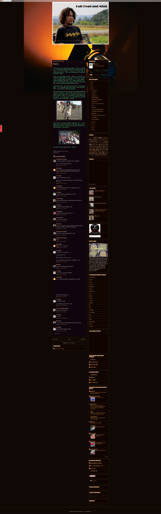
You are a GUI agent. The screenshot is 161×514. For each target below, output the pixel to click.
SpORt (90, 153)
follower (90, 143)
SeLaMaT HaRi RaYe (95, 119)
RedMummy (92, 377)
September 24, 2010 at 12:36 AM (61, 330)
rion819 (83, 511)
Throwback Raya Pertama (100, 426)
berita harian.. (105, 139)
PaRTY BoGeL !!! (94, 101)
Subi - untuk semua (99, 397)
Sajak (105, 152)
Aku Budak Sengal (94, 362)
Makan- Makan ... (103, 147)
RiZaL (90, 314)
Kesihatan (91, 146)
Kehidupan (103, 145)
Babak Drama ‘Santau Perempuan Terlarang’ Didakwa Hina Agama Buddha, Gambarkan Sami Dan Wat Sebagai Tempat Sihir (97, 407)
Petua (96, 152)
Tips (105, 153)
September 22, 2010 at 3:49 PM (61, 262)
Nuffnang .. (100, 150)
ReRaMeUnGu (91, 286)
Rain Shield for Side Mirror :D (100, 450)
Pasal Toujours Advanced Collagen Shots (100, 435)
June (93, 126)
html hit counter (93, 482)
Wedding (93, 155)
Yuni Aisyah (58, 211)
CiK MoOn (91, 300)
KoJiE (90, 317)
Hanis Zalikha (93, 380)
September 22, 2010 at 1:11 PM (61, 228)
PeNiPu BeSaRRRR (95, 97)
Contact (60, 45)
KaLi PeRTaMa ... (95, 117)
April (93, 130)
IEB (90, 307)
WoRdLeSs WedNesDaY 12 (99, 191)
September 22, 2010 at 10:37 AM (61, 214)
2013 (92, 82)
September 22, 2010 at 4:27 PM (61, 268)
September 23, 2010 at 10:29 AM (61, 318)
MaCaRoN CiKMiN (95, 147)
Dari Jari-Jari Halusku (95, 396)
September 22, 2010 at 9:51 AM (61, 196)
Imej (102, 143)
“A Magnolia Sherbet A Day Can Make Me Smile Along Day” (100, 210)
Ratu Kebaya (91, 291)
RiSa (90, 305)
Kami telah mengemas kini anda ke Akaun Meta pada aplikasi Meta (98, 393)
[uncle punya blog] (92, 476)
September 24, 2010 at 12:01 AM (61, 324)
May (93, 128)
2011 (91, 86)
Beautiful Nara (93, 404)
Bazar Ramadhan (98, 139)
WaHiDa (90, 296)
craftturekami (93, 367)
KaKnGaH (91, 303)
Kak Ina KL (91, 284)
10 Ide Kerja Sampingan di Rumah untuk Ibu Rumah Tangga (97, 418)
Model (100, 149)
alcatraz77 (92, 391)
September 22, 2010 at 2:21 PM (61, 247)
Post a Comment (57, 333)
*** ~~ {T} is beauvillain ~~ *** (96, 465)
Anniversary (105, 138)
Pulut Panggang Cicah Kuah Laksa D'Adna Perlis (100, 443)
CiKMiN (90, 319)
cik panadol (58, 168)
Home (55, 45)
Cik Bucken (58, 186)
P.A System (105, 150)
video (90, 155)
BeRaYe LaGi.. (94, 113)
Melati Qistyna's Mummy (60, 159)
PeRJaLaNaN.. (96, 216)
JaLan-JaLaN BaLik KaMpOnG (97, 109)
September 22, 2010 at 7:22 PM (61, 274)
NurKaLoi (91, 279)
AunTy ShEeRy (92, 312)
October (93, 94)
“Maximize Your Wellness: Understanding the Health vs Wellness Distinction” (97, 413)
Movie (104, 149)
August (93, 121)
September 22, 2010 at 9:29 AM (61, 183)
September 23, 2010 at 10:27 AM (61, 312)
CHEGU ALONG (58, 198)
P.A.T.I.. (93, 105)
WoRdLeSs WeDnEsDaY (100, 155)
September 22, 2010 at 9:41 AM (61, 189)
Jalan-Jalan (95, 145)
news (90, 150)
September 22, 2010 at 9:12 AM (61, 173)
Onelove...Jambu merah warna (61, 308)
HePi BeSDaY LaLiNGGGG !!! (97, 99)
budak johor (93, 359)
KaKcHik (90, 324)
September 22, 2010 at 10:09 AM (61, 202)
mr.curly (57, 175)
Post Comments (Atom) (71, 343)
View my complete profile (98, 66)
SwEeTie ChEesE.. (97, 197)
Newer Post (55, 339)
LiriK (105, 146)
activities (90, 138)
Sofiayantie (58, 244)
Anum (90, 293)
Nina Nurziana (58, 217)
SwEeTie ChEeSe (98, 153)
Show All (106, 456)
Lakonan (96, 146)
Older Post (83, 339)
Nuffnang (95, 150)
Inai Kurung (92, 468)
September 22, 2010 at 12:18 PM (61, 221)
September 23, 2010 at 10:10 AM (61, 305)
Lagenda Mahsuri (93, 374)
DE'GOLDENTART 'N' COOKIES (96, 463)
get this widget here (92, 184)
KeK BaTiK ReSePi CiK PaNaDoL (100, 203)
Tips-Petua (92, 441)
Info (106, 143)
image (98, 143)
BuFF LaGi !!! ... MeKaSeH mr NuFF (98, 115)
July (93, 123)
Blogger (92, 141)
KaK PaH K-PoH (92, 277)
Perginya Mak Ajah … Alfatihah (96, 423)
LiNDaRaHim (91, 310)
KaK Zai (90, 282)
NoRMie (57, 264)
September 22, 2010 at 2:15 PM (61, 235)
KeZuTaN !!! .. (94, 107)
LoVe (90, 147)
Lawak (101, 146)
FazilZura (91, 289)
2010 (92, 88)
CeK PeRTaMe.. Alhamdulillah (97, 111)
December (94, 90)
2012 (92, 84)
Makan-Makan (92, 149)
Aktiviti (96, 138)
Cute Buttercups (93, 471)
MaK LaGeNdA (92, 321)
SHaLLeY (90, 298)
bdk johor (57, 224)
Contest (104, 141)
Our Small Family (93, 382)
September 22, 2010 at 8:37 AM (61, 165)
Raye (100, 152)
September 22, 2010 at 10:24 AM (61, 208)
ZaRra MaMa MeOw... (94, 364)
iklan (95, 143)
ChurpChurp (99, 141)
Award (92, 139)
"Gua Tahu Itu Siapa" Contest (98, 103)
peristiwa (57, 152)
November (94, 92)
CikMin (91, 411)
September (94, 96)
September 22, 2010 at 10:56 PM (61, 296)
